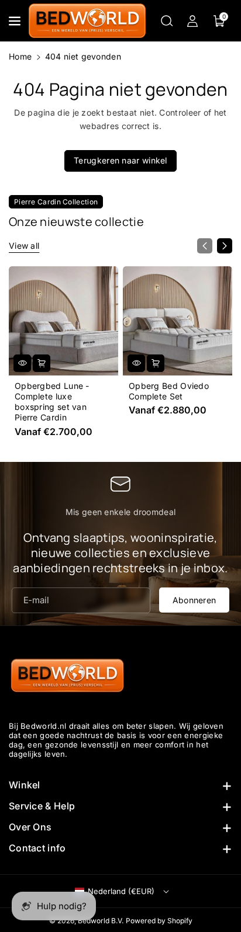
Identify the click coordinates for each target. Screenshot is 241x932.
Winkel (24, 785)
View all (24, 246)
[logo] (67, 677)
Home (20, 56)
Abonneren (194, 599)
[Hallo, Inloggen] (192, 21)
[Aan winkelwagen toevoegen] (41, 363)
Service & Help (42, 806)
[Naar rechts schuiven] (224, 245)
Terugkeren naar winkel (120, 160)
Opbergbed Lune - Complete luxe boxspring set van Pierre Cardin (52, 402)
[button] (16, 21)
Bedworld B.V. (100, 920)
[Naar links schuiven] (204, 245)
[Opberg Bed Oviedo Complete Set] (177, 320)
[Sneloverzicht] (22, 363)
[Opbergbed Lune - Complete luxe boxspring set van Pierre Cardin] (63, 320)
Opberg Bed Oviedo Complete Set (169, 391)
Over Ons (30, 827)
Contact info (37, 848)
